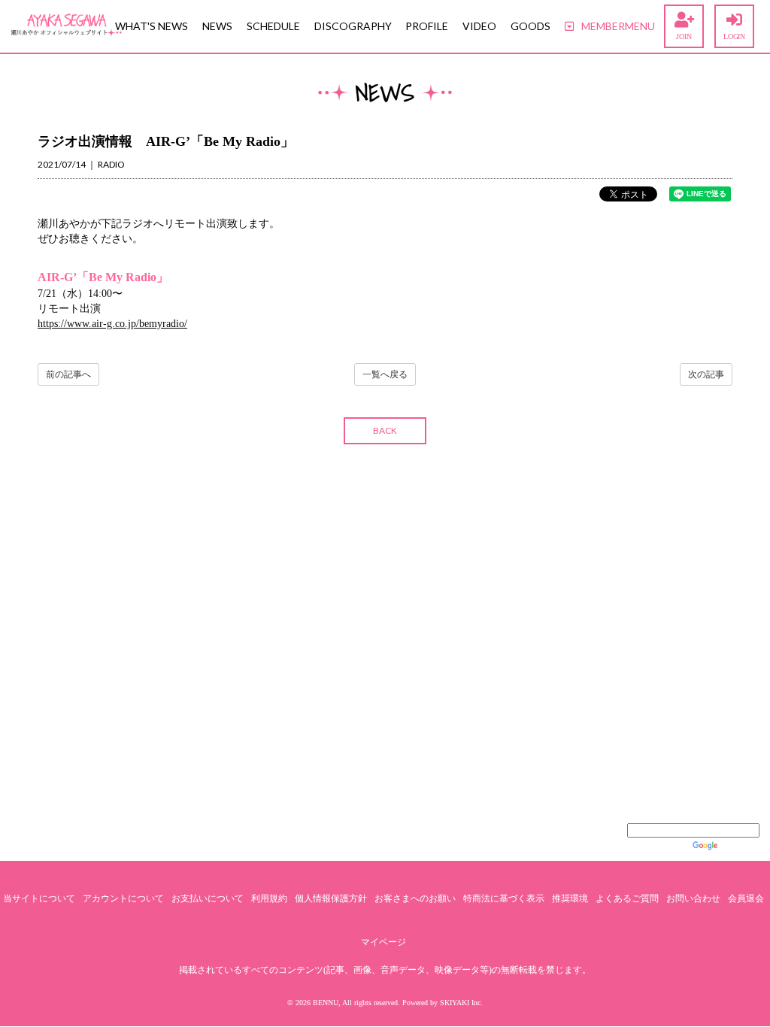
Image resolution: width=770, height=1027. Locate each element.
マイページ (383, 942)
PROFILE (426, 26)
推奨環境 (570, 898)
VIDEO (479, 26)
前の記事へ (68, 374)
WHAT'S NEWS (151, 26)
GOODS (530, 26)
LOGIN (734, 36)
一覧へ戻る (385, 374)
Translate (739, 845)
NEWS (217, 26)
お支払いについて (207, 898)
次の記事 (706, 374)
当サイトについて (39, 898)
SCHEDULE (273, 26)
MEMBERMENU (618, 26)
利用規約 (269, 898)
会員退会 (746, 898)
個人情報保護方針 (331, 898)
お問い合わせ (693, 898)
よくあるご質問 (627, 898)
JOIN (683, 36)
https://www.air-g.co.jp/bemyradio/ (112, 323)
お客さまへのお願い (415, 898)
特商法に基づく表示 (503, 898)
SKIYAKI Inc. (461, 1002)
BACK (385, 430)
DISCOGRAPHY (353, 26)
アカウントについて (123, 898)
